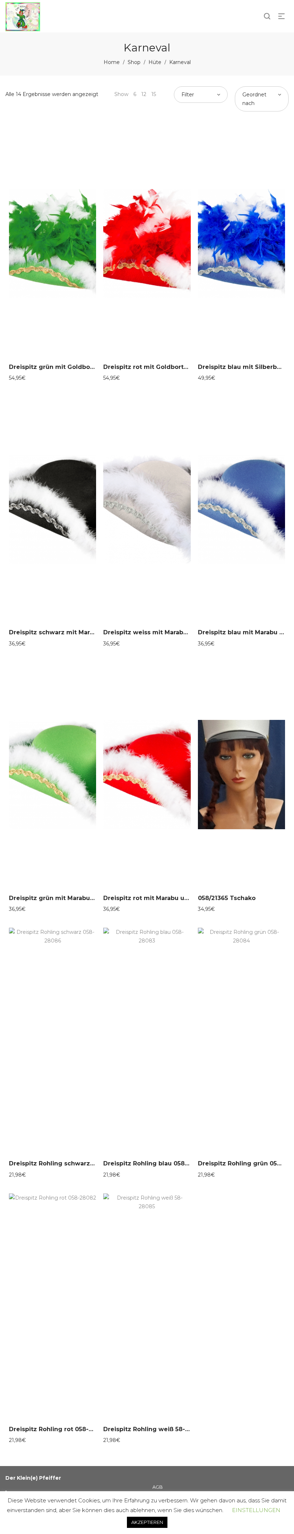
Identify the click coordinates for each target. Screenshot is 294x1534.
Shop (134, 62)
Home (112, 62)
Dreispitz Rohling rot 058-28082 (58, 1429)
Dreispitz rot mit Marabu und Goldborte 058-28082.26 (186, 898)
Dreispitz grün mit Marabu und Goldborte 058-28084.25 (95, 898)
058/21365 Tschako (227, 898)
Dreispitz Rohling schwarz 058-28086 (67, 1163)
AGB (157, 1487)
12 (143, 94)
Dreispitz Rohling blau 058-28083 (154, 1163)
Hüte (154, 62)
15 (153, 94)
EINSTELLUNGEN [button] (256, 1510)
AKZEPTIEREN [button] (147, 1522)
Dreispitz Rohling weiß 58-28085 (153, 1429)
